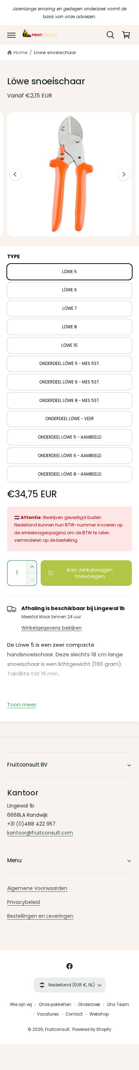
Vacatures (48, 1014)
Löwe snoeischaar (55, 52)
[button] (11, 35)
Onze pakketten (55, 1004)
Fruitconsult (57, 1029)
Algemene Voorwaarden (37, 888)
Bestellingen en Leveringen (40, 916)
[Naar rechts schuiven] (123, 174)
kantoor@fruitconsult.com (40, 832)
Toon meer (21, 704)
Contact (74, 1014)
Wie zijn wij (21, 1004)
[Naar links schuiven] (15, 174)
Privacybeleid (23, 902)
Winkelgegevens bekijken (51, 628)
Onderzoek (89, 1004)
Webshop (99, 1014)
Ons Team (118, 1004)
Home (21, 52)
